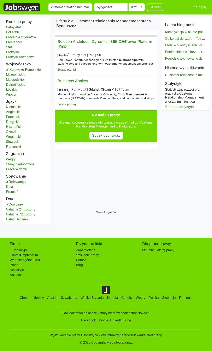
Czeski (11, 131)
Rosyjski (12, 122)
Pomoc (81, 260)
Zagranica (15, 153)
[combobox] (70, 7)
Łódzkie (26, 89)
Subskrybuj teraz (106, 135)
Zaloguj (199, 7)
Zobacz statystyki (179, 107)
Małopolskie (26, 79)
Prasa (14, 265)
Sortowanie (16, 176)
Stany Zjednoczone (26, 164)
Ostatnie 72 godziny (20, 214)
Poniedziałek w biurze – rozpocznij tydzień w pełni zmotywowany (185, 52)
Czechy (126, 297)
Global (24, 297)
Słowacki (12, 141)
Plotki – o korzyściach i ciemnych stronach (185, 45)
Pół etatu (12, 32)
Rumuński (13, 146)
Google (103, 320)
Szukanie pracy (87, 255)
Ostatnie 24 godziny (20, 209)
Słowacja (169, 297)
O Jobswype (19, 250)
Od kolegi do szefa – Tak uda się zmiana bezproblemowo (185, 38)
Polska (154, 297)
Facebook (88, 320)
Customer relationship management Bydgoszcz (185, 75)
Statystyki (173, 83)
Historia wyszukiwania (184, 68)
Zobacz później (67, 69)
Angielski (13, 112)
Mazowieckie (26, 74)
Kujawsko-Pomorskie (28, 69)
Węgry (26, 159)
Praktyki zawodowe (20, 57)
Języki (11, 101)
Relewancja (17, 182)
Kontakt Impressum (24, 255)
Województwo (18, 64)
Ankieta (15, 275)
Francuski (13, 117)
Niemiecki (13, 107)
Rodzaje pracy (19, 21)
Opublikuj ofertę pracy (158, 250)
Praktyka (12, 52)
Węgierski (13, 136)
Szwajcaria (69, 297)
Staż (9, 47)
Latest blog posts (180, 25)
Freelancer (14, 42)
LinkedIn (116, 320)
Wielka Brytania (92, 297)
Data (9, 187)
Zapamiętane (85, 250)
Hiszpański (14, 127)
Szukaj (155, 7)
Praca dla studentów (21, 37)
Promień (12, 192)
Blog (79, 265)
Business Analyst (73, 81)
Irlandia (112, 297)
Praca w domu (26, 169)
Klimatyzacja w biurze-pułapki (185, 32)
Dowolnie (16, 204)
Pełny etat (13, 27)
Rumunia (186, 297)
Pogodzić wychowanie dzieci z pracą (185, 58)
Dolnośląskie (26, 84)
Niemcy (38, 297)
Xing (127, 320)
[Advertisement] (106, 179)
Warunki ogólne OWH (26, 260)
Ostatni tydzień (17, 219)
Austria (52, 297)
